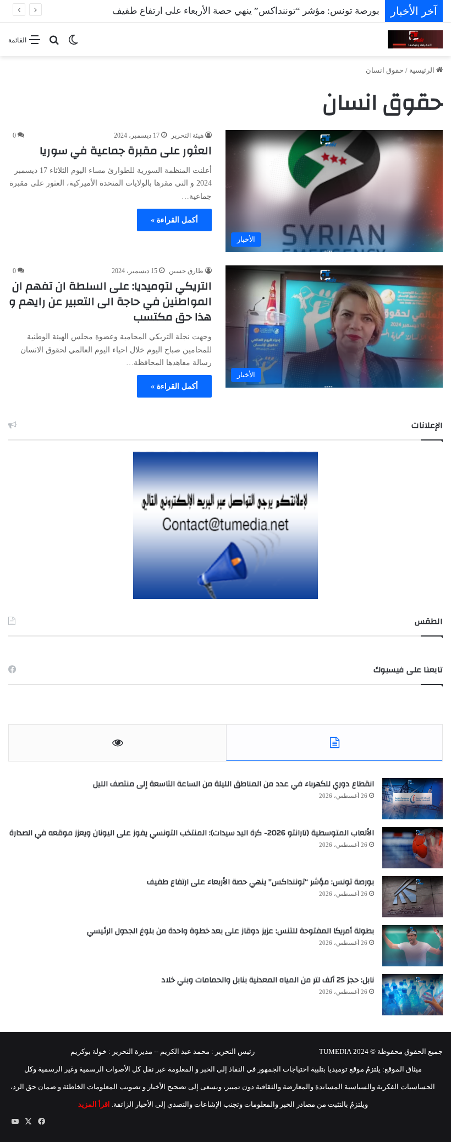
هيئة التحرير (187, 135)
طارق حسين (186, 271)
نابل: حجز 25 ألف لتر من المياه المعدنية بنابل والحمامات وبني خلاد (267, 980)
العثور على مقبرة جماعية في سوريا (126, 150)
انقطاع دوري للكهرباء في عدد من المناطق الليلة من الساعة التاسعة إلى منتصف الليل (233, 784)
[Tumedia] (415, 39)
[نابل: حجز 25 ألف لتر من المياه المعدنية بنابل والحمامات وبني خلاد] (412, 994)
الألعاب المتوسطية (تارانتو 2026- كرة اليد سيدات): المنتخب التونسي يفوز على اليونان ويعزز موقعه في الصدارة (191, 833)
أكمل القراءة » (174, 220)
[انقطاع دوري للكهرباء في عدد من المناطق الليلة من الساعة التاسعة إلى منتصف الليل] (412, 798)
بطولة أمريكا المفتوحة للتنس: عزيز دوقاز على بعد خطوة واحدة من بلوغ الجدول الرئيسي (230, 931)
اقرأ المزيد (94, 1104)
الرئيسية (422, 70)
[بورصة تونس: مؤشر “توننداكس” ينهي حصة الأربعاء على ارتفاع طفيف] (412, 896)
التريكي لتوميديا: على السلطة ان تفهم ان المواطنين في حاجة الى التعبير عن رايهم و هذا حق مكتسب (110, 301)
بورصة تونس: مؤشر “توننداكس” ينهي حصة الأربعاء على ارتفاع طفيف (260, 882)
